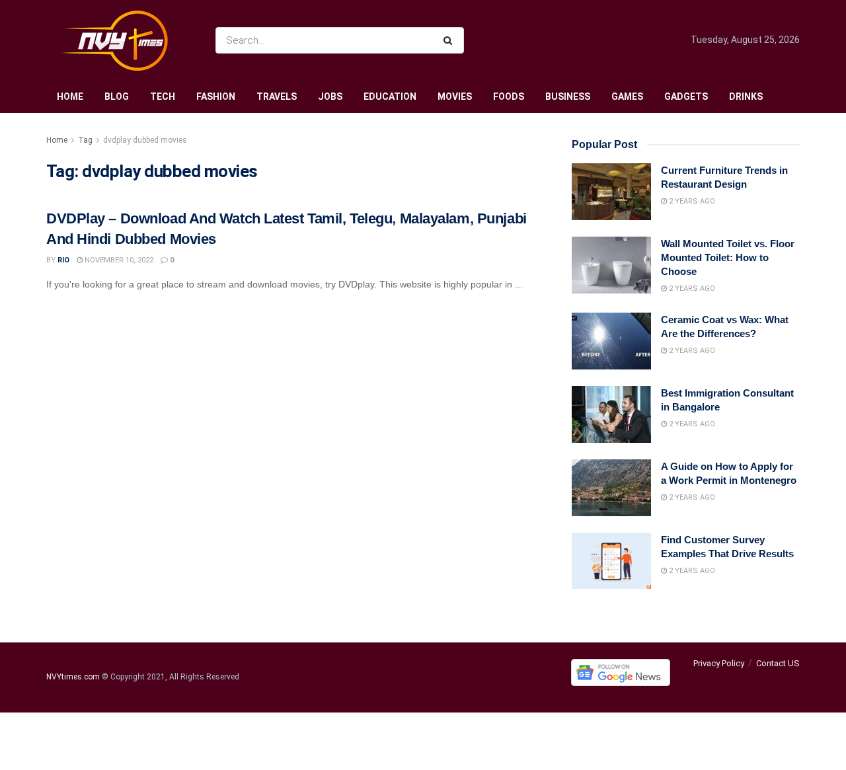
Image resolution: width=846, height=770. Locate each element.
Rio (63, 260)
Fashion (215, 96)
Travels (276, 96)
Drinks (746, 96)
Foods (508, 96)
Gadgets (686, 96)
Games (627, 96)
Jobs (330, 96)
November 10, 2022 (118, 260)
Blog (116, 96)
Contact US (778, 663)
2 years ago (691, 201)
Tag (85, 140)
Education (390, 96)
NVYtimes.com (73, 677)
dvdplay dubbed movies (145, 140)
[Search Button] (450, 40)
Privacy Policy (718, 663)
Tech (162, 96)
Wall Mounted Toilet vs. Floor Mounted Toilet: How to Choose (727, 257)
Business (567, 96)
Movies (455, 96)
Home (70, 96)
